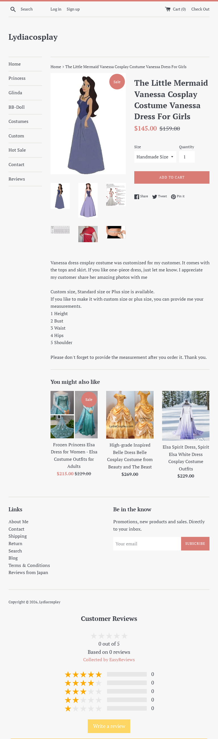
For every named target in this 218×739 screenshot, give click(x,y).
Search (15, 551)
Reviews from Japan (28, 572)
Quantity (186, 147)
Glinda (15, 92)
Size (137, 147)
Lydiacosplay (33, 37)
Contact (16, 164)
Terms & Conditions (29, 565)
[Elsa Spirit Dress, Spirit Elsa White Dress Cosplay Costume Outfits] (185, 416)
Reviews (17, 179)
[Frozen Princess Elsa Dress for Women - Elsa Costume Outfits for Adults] (74, 414)
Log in (56, 9)
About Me (18, 521)
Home (15, 64)
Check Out (200, 9)
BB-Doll (17, 107)
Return (15, 543)
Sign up (73, 9)
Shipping (18, 536)
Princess (17, 78)
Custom (16, 136)
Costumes (18, 121)
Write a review (109, 726)
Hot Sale (17, 150)
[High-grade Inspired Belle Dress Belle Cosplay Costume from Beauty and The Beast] (130, 415)
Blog (13, 558)
